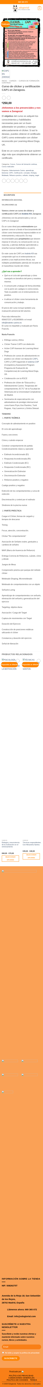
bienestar (5, 173)
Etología (34, 173)
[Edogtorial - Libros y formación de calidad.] (21, 8)
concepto (27, 173)
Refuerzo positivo (15, 175)
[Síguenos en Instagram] (21, 1054)
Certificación (18, 173)
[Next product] (4, 98)
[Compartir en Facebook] (8, 181)
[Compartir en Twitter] (13, 181)
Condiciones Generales (21, 1378)
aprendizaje (30, 170)
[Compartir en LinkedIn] (25, 181)
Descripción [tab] (9, 195)
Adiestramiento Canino (17, 170)
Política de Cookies (17, 1380)
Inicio (4, 81)
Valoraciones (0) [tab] (9, 205)
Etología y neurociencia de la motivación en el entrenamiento (10, 845)
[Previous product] (9, 98)
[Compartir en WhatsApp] (4, 181)
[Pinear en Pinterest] (21, 181)
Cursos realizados (8, 167)
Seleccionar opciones (10, 858)
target (37, 175)
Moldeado (5, 175)
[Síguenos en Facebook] (14, 1054)
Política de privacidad (21, 1376)
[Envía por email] (17, 181)
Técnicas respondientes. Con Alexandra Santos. (32, 844)
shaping (31, 175)
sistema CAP (33, 362)
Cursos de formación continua (26, 164)
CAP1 (11, 173)
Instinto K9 (27, 214)
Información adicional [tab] (12, 200)
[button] (5, 8)
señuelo (25, 175)
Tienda (33, 1380)
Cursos (12, 81)
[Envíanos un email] (29, 1054)
